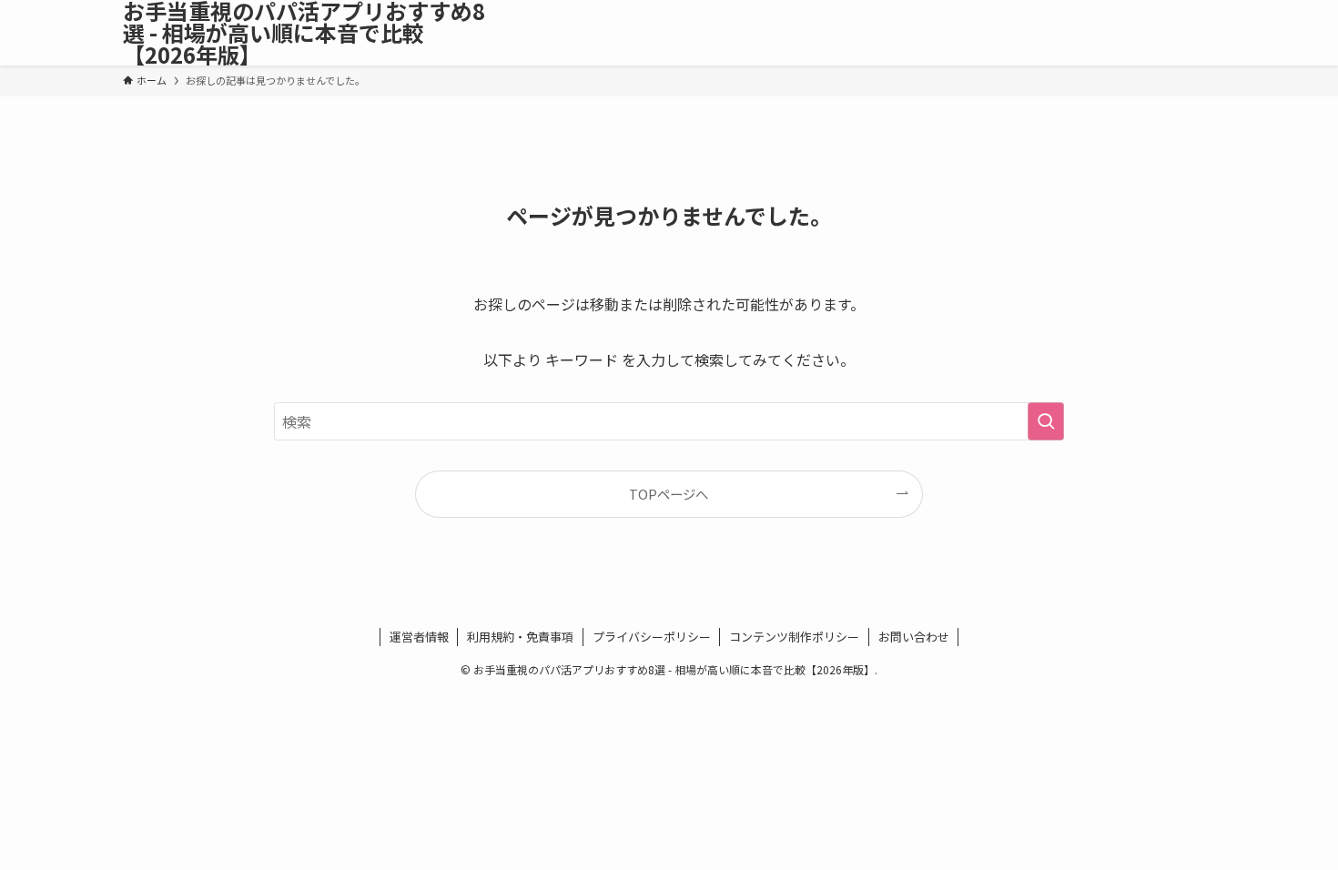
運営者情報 (419, 636)
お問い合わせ (913, 636)
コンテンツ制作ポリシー (794, 636)
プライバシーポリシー (652, 636)
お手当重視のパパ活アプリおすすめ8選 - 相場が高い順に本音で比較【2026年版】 (304, 33)
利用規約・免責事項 (520, 636)
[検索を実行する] (1046, 421)
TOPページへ (668, 493)
